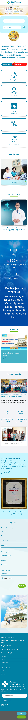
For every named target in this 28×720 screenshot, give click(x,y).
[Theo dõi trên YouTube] (8, 705)
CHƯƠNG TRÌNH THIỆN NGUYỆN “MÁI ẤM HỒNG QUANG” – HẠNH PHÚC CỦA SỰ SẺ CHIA (13, 395)
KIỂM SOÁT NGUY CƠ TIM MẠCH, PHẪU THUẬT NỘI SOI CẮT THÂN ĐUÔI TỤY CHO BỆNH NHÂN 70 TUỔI (14, 443)
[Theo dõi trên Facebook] (2, 705)
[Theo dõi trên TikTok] (5, 705)
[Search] (26, 2)
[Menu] (2, 2)
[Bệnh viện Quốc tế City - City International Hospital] (14, 2)
